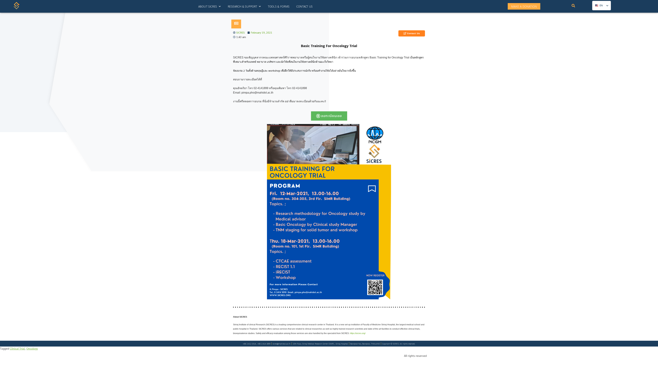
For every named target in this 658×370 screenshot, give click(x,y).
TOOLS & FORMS (278, 6)
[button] (573, 6)
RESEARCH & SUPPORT (242, 6)
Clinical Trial (17, 348)
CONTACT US (304, 6)
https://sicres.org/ (357, 333)
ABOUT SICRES (207, 6)
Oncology (32, 348)
